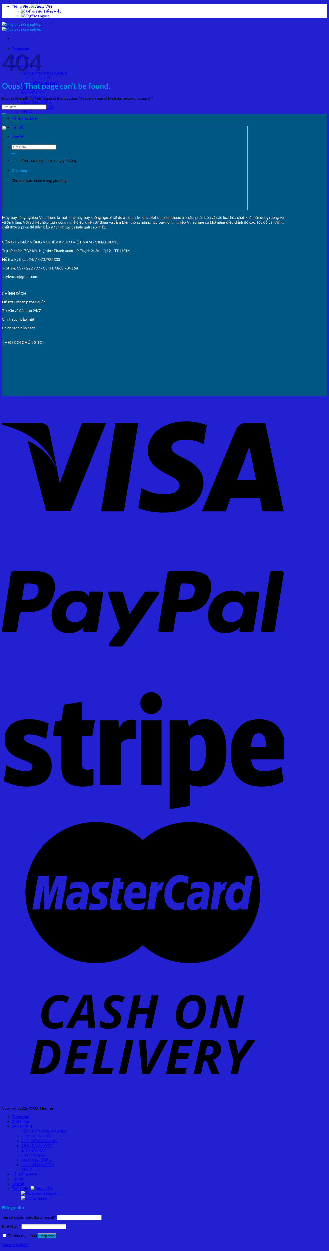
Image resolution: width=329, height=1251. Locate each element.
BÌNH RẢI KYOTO (36, 1145)
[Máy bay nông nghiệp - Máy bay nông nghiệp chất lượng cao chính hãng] (21, 26)
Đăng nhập (46, 1236)
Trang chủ (20, 1116)
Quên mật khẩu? (15, 1244)
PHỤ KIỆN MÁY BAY (39, 1140)
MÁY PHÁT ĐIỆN (36, 101)
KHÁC (26, 111)
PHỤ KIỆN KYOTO (37, 1164)
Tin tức (18, 1178)
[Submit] (4, 113)
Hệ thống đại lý (25, 118)
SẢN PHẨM (22, 1126)
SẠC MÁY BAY (33, 92)
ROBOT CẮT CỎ (35, 78)
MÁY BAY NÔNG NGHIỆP (44, 73)
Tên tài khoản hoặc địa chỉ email (29, 1217)
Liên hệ (18, 1183)
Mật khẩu (11, 1226)
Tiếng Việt (21, 6)
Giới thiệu (20, 1121)
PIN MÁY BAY (33, 1155)
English (43, 16)
